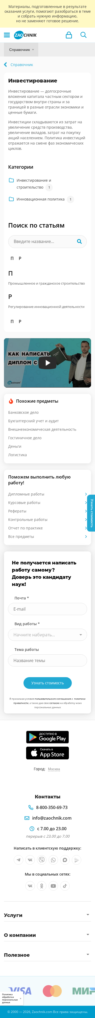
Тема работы (27, 649)
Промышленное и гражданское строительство (46, 283)
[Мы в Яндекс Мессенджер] (76, 860)
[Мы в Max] (65, 860)
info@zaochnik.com (52, 818)
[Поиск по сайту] (83, 35)
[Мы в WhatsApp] (53, 860)
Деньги (14, 446)
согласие (54, 703)
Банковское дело (23, 412)
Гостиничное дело (24, 437)
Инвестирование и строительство (34, 184)
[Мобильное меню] (7, 35)
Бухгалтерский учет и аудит (33, 420)
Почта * (22, 598)
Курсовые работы (24, 502)
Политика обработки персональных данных (10, 998)
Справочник (19, 49)
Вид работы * (27, 623)
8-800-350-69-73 (52, 807)
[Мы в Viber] (41, 860)
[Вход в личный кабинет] (68, 35)
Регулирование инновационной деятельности (46, 306)
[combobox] (47, 635)
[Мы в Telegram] (18, 860)
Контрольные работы (28, 519)
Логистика (17, 454)
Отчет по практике (25, 527)
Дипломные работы (26, 494)
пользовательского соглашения (53, 699)
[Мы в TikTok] (65, 886)
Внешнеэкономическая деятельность (42, 429)
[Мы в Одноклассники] (41, 886)
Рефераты (17, 511)
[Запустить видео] (47, 362)
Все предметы (21, 536)
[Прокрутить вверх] (6, 1011)
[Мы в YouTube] (53, 886)
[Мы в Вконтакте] (30, 860)
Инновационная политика (44, 199)
